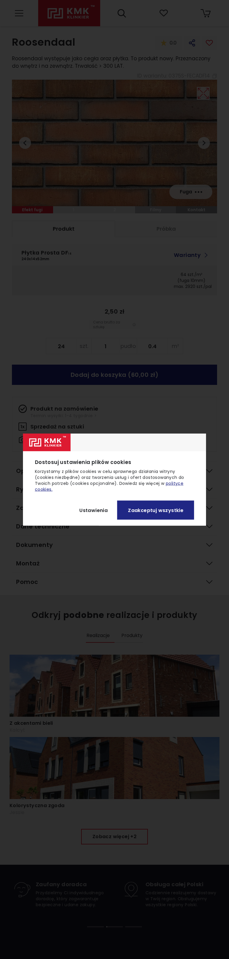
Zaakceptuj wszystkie (155, 510)
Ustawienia (93, 510)
